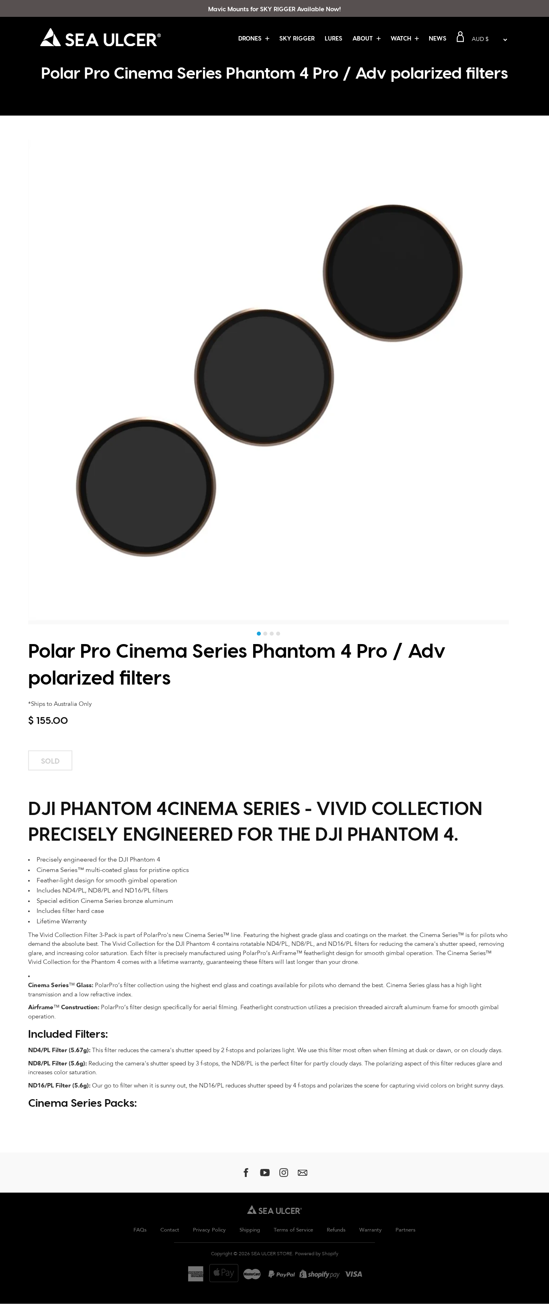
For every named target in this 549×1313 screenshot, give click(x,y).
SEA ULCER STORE (271, 1254)
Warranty (370, 1230)
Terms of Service (293, 1230)
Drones (250, 38)
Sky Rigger (297, 38)
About (363, 38)
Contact (169, 1230)
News (438, 38)
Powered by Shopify (316, 1254)
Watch (402, 38)
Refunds (336, 1230)
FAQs (140, 1230)
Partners (405, 1230)
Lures (333, 38)
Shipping (250, 1230)
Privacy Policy (209, 1230)
